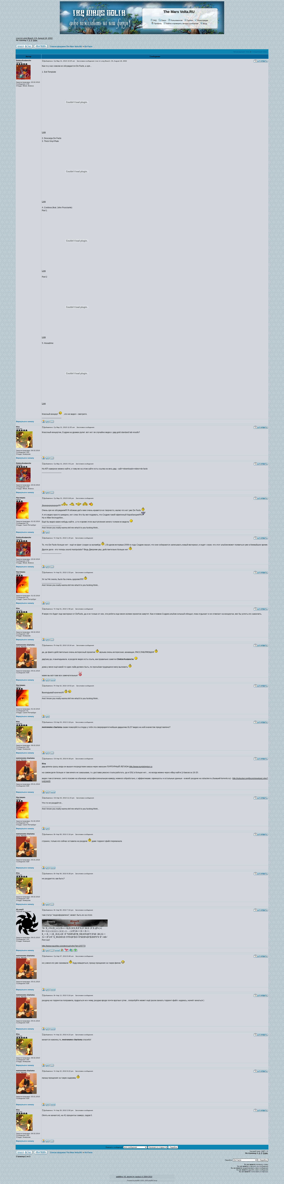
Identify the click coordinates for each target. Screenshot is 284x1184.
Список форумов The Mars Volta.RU (66, 46)
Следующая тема (259, 52)
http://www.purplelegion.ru (140, 766)
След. (35, 40)
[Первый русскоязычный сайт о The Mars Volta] (97, 33)
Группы (190, 20)
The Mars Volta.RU (179, 12)
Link (44, 132)
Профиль (158, 23)
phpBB (137, 1180)
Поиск (163, 20)
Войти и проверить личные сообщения (182, 23)
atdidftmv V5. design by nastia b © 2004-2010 (134, 1177)
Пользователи (176, 20)
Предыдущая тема (241, 52)
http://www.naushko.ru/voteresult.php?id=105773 (63, 946)
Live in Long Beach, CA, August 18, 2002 (34, 38)
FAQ (155, 20)
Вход (205, 23)
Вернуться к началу (25, 421)
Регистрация (202, 20)
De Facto (88, 46)
